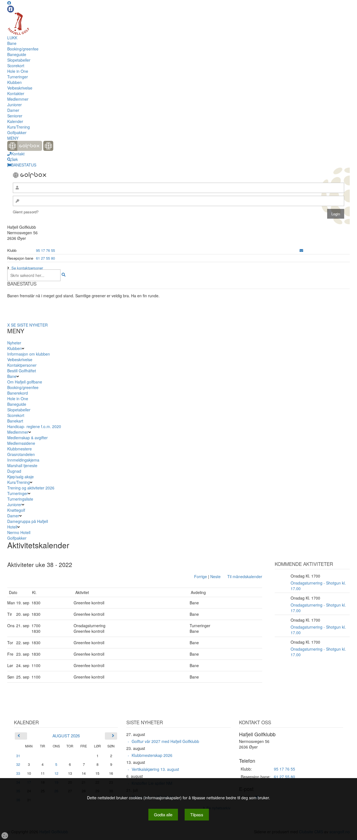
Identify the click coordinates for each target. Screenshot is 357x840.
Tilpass (196, 814)
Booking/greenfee (22, 49)
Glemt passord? (25, 211)
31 (18, 755)
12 (56, 773)
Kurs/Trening (18, 127)
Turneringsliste (20, 499)
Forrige (200, 576)
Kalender (15, 121)
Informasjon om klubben (28, 354)
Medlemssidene (21, 443)
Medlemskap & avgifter (27, 437)
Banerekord (17, 393)
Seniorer (14, 116)
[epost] (301, 250)
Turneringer (17, 76)
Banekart (15, 421)
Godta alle (163, 814)
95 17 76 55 (45, 250)
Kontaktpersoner (22, 365)
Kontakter (15, 93)
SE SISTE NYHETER (29, 325)
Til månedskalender (244, 576)
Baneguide (16, 54)
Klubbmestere (19, 449)
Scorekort (15, 65)
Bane (11, 43)
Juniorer (14, 104)
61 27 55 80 (45, 258)
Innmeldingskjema (23, 460)
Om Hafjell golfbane (24, 382)
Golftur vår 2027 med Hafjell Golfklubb (165, 741)
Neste (215, 576)
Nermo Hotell (18, 532)
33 (18, 773)
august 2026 (66, 735)
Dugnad (14, 471)
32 (18, 764)
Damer (13, 110)
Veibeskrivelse (19, 88)
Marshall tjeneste (22, 465)
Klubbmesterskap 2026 (152, 755)
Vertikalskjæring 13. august (155, 769)
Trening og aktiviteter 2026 (30, 488)
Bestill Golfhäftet (21, 370)
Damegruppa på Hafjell (27, 521)
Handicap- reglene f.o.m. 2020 (34, 426)
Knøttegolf (16, 510)
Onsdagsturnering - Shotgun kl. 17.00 (318, 585)
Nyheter (14, 343)
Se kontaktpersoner (27, 268)
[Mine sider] (9, 3)
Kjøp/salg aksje (20, 476)
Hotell (12, 527)
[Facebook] (10, 9)
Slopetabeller (18, 60)
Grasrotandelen (21, 454)
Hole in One (17, 71)
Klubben (14, 82)
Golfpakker (16, 132)
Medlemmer (17, 99)
